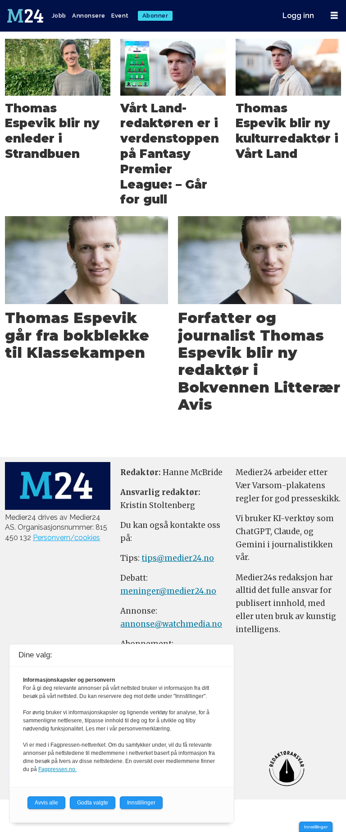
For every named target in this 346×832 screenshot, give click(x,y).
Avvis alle (46, 803)
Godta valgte (92, 803)
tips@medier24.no (177, 558)
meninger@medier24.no (168, 591)
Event (120, 15)
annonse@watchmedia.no (171, 624)
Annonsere (88, 15)
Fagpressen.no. (57, 769)
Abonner (155, 15)
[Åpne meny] (334, 15)
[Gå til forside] (26, 16)
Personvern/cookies (66, 537)
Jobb (59, 15)
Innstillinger (316, 826)
